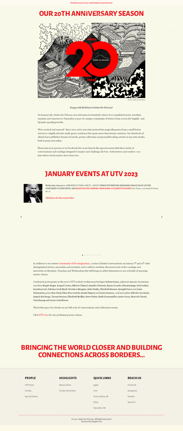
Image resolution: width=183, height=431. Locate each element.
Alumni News (65, 385)
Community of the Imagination (74, 263)
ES (172, 24)
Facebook (132, 385)
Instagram (132, 390)
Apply (95, 385)
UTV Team (29, 385)
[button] (21, 217)
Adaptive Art (96, 421)
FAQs (95, 402)
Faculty (28, 390)
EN (169, 24)
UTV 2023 (43, 314)
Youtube (131, 396)
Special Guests (31, 396)
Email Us (131, 402)
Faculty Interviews (67, 390)
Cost (95, 390)
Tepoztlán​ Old (99, 407)
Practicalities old (100, 396)
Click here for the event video (59, 197)
